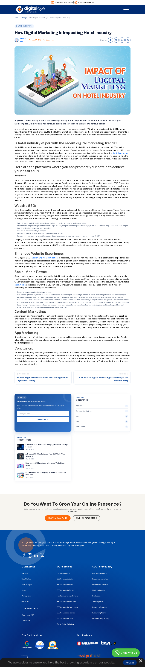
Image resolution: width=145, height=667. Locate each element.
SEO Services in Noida (65, 585)
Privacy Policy (26, 596)
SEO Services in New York (66, 601)
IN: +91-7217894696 (86, 2)
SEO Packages (27, 585)
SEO (101, 421)
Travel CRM (26, 621)
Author (23, 41)
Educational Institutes (100, 579)
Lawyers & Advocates (99, 607)
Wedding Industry (98, 590)
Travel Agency (97, 601)
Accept (130, 662)
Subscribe (42, 419)
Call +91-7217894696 (86, 518)
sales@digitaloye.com (63, 2)
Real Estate (96, 596)
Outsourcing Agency (99, 613)
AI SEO (101, 406)
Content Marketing (101, 411)
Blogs (24, 18)
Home (16, 18)
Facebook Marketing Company (67, 596)
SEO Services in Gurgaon (66, 590)
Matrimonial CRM (28, 615)
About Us (25, 573)
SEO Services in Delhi (65, 579)
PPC (101, 416)
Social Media (101, 427)
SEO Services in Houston (66, 613)
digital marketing (121, 153)
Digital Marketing (63, 573)
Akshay (23, 38)
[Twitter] (116, 40)
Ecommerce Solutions (100, 585)
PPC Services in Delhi (65, 618)
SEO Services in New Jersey (67, 607)
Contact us (25, 601)
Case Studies (26, 579)
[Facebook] (110, 40)
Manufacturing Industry (100, 618)
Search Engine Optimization (44, 258)
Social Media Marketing (65, 624)
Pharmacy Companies (99, 573)
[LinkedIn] (122, 40)
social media (20, 285)
